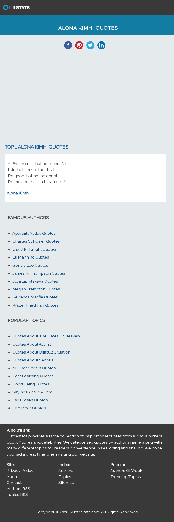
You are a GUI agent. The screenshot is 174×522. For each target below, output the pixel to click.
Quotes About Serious (32, 360)
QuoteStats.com (85, 512)
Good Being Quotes (30, 384)
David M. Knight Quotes (34, 249)
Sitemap (66, 482)
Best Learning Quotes (32, 375)
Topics (64, 476)
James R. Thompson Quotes (38, 273)
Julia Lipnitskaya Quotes (35, 281)
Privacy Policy (20, 470)
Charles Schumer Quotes (36, 241)
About (12, 476)
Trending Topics (125, 476)
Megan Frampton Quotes (36, 289)
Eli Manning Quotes (30, 257)
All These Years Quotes (34, 368)
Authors (65, 470)
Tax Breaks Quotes (30, 400)
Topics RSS (17, 494)
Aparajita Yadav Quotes (34, 233)
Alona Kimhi (18, 192)
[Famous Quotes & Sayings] (15, 9)
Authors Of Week (126, 470)
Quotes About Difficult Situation (41, 352)
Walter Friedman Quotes (35, 305)
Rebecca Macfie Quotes (35, 297)
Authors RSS (18, 488)
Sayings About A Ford (32, 392)
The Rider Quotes (29, 407)
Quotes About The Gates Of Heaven (46, 336)
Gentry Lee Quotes (30, 265)
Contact (14, 482)
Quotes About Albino (31, 344)
